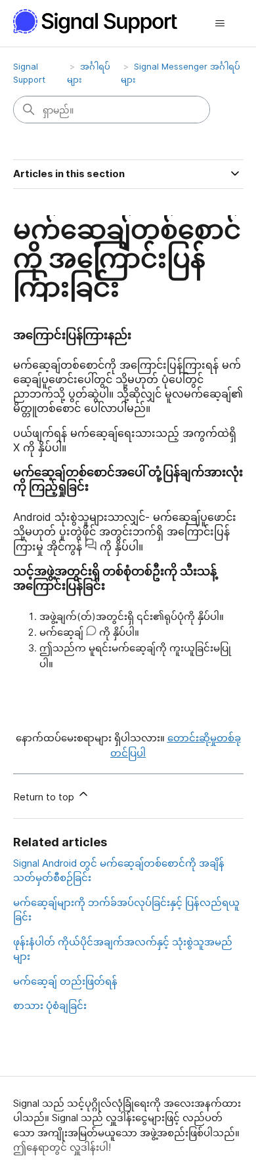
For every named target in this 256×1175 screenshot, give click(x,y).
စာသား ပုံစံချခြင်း (50, 1005)
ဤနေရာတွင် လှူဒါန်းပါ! (62, 1147)
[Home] (102, 21)
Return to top (45, 797)
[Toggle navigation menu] (220, 23)
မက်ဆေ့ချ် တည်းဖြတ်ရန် (65, 981)
